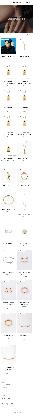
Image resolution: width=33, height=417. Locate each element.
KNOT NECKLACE (24, 158)
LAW (3, 395)
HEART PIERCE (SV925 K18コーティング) (8, 304)
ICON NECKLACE (24, 214)
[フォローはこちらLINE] (12, 404)
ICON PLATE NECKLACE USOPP (8, 133)
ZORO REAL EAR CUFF (8, 57)
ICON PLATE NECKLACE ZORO (8, 108)
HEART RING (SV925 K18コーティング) (8, 337)
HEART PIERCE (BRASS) (24, 273)
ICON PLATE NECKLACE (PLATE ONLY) (8, 160)
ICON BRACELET (8, 272)
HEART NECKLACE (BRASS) (25, 336)
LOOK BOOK (6, 385)
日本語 (15, 409)
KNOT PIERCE (8, 186)
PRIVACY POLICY (7, 398)
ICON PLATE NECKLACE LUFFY (24, 82)
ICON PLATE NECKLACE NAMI (24, 108)
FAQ (3, 393)
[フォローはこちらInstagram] (7, 404)
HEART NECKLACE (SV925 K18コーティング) (8, 369)
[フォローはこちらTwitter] (3, 404)
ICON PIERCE (8, 243)
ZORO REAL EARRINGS (24, 57)
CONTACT (5, 387)
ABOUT (4, 382)
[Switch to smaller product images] (30, 34)
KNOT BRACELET (8, 209)
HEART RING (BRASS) (24, 303)
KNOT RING (24, 186)
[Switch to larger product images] (27, 34)
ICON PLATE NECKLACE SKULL (8, 82)
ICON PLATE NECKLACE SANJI (24, 133)
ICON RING (24, 243)
